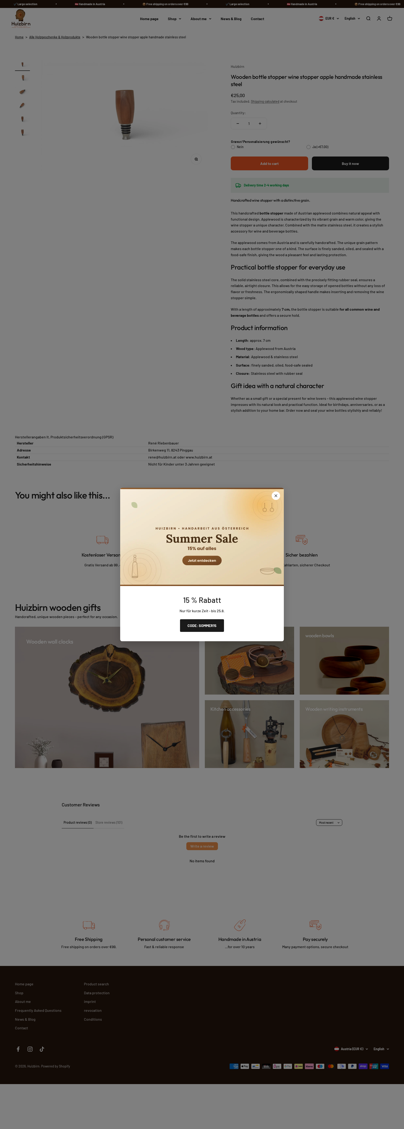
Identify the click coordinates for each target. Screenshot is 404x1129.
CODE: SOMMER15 (202, 625)
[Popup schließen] (276, 496)
